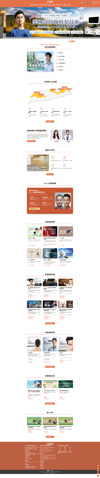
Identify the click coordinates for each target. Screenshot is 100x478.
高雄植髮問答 (34, 448)
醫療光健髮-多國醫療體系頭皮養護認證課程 (30, 453)
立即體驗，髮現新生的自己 (34, 208)
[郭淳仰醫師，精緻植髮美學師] (67, 135)
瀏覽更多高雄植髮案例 (49, 366)
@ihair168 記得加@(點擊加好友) (49, 450)
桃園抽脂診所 (41, 465)
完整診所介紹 (49, 174)
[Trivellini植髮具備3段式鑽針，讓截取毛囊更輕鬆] (65, 231)
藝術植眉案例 (61, 360)
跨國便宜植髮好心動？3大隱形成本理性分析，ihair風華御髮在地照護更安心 (34, 391)
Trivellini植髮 (37, 453)
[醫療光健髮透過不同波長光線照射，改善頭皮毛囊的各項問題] (50, 231)
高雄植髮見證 (50, 274)
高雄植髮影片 (37, 447)
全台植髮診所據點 (49, 121)
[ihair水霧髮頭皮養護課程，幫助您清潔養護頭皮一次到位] (65, 253)
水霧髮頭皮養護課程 (62, 259)
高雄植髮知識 (33, 447)
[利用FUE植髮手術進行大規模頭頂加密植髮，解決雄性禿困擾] (34, 304)
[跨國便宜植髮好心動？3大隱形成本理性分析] (34, 384)
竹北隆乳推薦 (41, 467)
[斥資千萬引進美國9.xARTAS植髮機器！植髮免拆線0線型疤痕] (50, 253)
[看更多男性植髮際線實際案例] (50, 344)
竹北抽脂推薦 (41, 468)
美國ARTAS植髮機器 (47, 259)
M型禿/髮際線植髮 (47, 352)
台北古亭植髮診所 (27, 466)
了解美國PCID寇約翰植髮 (31, 245)
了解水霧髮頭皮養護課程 (62, 265)
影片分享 (50, 413)
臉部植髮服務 (30, 458)
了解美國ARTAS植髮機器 (47, 265)
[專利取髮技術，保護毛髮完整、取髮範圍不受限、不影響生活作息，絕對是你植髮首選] (34, 231)
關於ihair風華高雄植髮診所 (28, 447)
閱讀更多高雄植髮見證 (49, 323)
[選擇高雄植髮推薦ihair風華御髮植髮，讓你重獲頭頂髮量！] (34, 344)
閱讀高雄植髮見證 (30, 318)
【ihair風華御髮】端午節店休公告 (49, 390)
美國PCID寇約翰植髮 (27, 452)
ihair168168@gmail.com (46, 451)
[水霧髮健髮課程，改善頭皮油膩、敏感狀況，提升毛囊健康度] (50, 22)
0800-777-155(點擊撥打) (46, 448)
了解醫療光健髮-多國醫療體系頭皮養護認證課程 (49, 245)
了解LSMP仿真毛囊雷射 (31, 265)
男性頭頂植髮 (30, 352)
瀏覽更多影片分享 (49, 436)
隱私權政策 (36, 449)
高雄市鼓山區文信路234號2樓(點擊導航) (49, 447)
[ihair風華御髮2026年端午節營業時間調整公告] (50, 384)
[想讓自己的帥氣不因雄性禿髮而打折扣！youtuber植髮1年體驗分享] (50, 282)
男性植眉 (60, 352)
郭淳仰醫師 (68, 141)
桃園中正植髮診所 (32, 466)
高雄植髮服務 (50, 222)
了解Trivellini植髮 (61, 245)
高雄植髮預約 (26, 449)
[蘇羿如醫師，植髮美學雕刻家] (56, 135)
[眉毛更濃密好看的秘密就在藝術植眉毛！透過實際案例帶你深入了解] (65, 344)
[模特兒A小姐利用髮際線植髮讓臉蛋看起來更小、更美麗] (65, 304)
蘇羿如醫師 (56, 141)
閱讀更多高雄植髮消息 (49, 403)
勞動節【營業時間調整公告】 (64, 390)
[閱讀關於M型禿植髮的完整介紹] (40, 61)
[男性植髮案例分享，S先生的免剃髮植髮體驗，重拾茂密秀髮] (34, 282)
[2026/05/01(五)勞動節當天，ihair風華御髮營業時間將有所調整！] (65, 384)
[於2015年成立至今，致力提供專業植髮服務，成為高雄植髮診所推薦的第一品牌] (50, 1)
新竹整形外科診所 (42, 466)
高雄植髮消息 (50, 376)
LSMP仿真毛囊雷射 (31, 259)
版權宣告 (33, 449)
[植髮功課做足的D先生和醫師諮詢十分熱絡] (50, 304)
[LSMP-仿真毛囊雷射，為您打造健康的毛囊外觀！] (34, 253)
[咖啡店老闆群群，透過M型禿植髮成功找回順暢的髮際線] (65, 282)
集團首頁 (30, 449)
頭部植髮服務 (26, 458)
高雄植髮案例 (50, 332)
